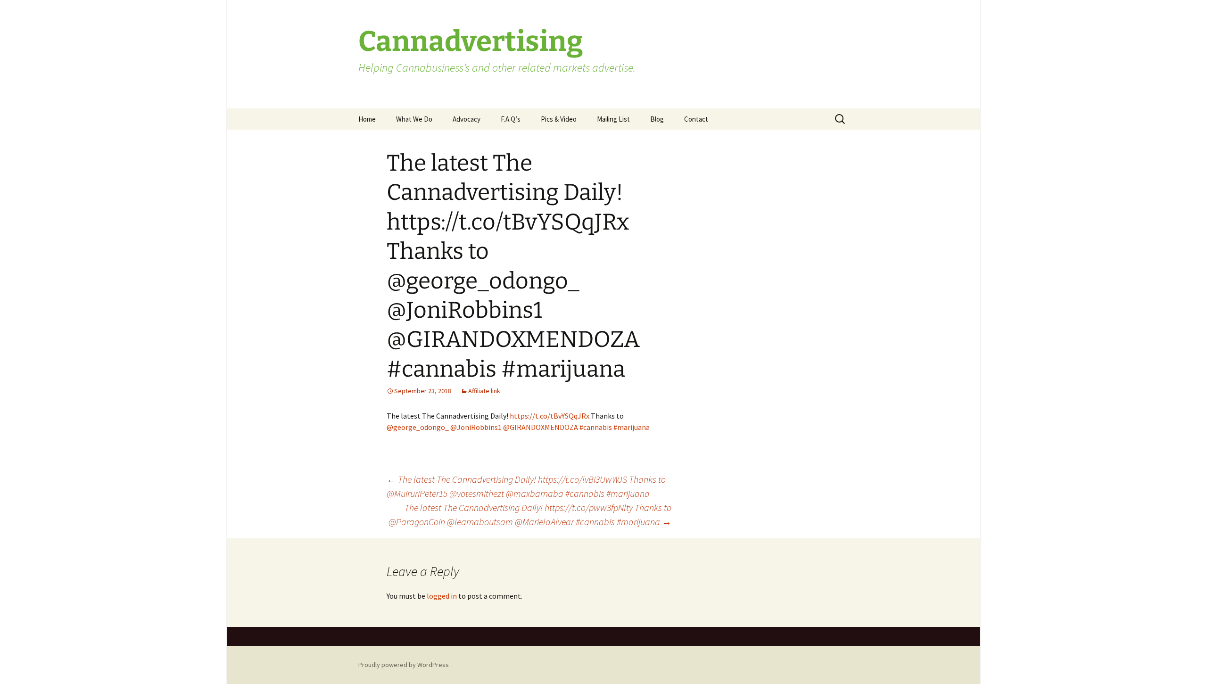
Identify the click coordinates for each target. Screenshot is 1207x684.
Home (367, 119)
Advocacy (466, 119)
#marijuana (631, 427)
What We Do (414, 119)
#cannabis (595, 427)
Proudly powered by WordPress (403, 664)
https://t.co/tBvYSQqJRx (549, 415)
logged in (442, 596)
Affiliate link (484, 391)
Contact (696, 119)
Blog (657, 119)
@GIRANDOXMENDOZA (540, 427)
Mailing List (613, 119)
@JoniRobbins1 (476, 427)
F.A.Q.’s (511, 119)
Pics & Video (559, 119)
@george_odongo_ (418, 427)
